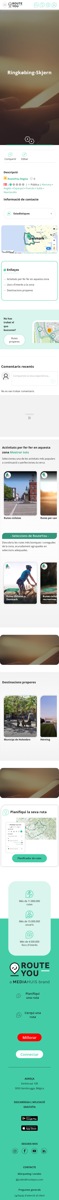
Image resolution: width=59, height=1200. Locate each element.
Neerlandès (10, 192)
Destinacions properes (19, 290)
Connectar (29, 1054)
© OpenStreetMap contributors (45, 253)
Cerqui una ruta (33, 1015)
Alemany (46, 184)
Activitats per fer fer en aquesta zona (27, 279)
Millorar (29, 1037)
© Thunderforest (28, 253)
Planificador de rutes (29, 858)
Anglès (7, 188)
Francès (30, 188)
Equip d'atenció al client (31, 1195)
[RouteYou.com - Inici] (15, 4)
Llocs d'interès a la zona (20, 284)
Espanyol (18, 188)
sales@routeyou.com (30, 1179)
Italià (39, 188)
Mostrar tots (19, 452)
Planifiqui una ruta (33, 996)
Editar (24, 159)
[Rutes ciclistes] (20, 493)
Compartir (10, 159)
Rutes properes (14, 340)
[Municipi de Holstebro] (20, 716)
